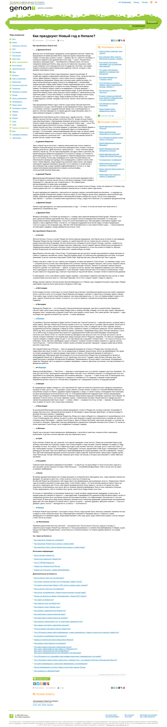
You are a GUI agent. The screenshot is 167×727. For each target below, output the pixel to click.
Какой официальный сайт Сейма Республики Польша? (110, 155)
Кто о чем (128, 716)
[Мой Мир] (119, 40)
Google (35, 704)
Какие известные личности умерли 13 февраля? (109, 175)
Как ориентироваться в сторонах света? (108, 78)
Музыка (14, 95)
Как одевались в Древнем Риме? (47, 671)
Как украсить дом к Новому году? (47, 607)
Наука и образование (19, 98)
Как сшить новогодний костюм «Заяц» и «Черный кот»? (55, 649)
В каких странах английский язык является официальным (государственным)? (110, 98)
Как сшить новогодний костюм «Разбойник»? (51, 651)
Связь (14, 121)
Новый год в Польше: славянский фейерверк (51, 570)
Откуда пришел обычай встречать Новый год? (52, 629)
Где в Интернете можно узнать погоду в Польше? (111, 138)
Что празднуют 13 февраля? (110, 160)
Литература (16, 88)
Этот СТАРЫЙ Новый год (44, 563)
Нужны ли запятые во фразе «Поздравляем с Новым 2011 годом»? (60, 596)
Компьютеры (16, 82)
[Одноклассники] (117, 40)
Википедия (50, 704)
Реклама (145, 2)
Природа (15, 111)
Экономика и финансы (20, 134)
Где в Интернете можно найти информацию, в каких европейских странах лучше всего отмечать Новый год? (76, 632)
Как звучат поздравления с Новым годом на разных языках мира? (60, 592)
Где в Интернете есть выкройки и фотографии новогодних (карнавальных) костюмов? (67, 656)
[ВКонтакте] (112, 40)
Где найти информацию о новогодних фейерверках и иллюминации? (60, 664)
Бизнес (14, 42)
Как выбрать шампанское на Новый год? (50, 611)
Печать (62, 40)
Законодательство (18, 69)
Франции (42, 367)
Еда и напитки (17, 65)
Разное (14, 115)
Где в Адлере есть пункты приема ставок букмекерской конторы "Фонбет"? (110, 85)
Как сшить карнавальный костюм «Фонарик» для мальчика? (57, 653)
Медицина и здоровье (19, 92)
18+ (156, 2)
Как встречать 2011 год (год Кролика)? (49, 578)
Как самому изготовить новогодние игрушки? (51, 625)
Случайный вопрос (138, 26)
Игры (14, 72)
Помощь (136, 2)
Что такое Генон (111, 715)
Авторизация (126, 2)
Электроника (16, 138)
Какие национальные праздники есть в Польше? (109, 133)
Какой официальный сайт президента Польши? (109, 150)
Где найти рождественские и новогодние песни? (53, 647)
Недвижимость (17, 101)
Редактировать (39, 40)
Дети (14, 49)
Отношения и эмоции (19, 108)
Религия (15, 118)
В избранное (52, 40)
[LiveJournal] (121, 40)
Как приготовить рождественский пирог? (50, 614)
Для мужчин (16, 55)
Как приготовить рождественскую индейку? (51, 618)
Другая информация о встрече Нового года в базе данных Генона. (60, 667)
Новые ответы (17, 105)
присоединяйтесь (40, 3)
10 (112, 116)
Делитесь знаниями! (45, 8)
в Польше (40, 318)
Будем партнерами (112, 716)
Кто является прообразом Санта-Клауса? (50, 636)
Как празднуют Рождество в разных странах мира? (54, 544)
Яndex (39, 704)
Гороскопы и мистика (19, 46)
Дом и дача (16, 59)
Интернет (15, 75)
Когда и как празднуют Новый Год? (47, 559)
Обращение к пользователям (116, 725)
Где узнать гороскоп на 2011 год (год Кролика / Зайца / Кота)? (58, 582)
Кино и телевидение (19, 78)
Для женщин (16, 52)
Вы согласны (129, 715)
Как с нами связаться (147, 716)
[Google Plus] (124, 40)
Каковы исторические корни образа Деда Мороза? (54, 640)
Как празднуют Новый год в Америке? (49, 540)
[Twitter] (114, 40)
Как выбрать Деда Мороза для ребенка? (50, 643)
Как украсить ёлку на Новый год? (47, 603)
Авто (14, 39)
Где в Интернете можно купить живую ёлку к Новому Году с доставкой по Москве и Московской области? (75, 660)
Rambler (44, 704)
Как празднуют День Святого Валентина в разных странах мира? (59, 547)
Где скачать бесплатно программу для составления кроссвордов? (110, 64)
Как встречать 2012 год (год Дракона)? (49, 589)
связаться (17, 723)
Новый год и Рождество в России (47, 566)
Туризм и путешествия (20, 128)
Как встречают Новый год (44, 555)
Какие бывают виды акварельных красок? (107, 110)
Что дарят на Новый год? (44, 600)
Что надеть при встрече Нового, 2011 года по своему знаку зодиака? (61, 585)
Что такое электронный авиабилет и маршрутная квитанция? (109, 72)
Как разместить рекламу (148, 715)
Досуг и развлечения (20, 62)
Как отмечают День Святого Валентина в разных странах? (111, 58)
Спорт (14, 125)
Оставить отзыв (42, 679)
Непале (41, 508)
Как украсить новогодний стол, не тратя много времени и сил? (58, 621)
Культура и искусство (19, 85)
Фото (14, 131)
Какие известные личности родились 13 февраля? (109, 164)
